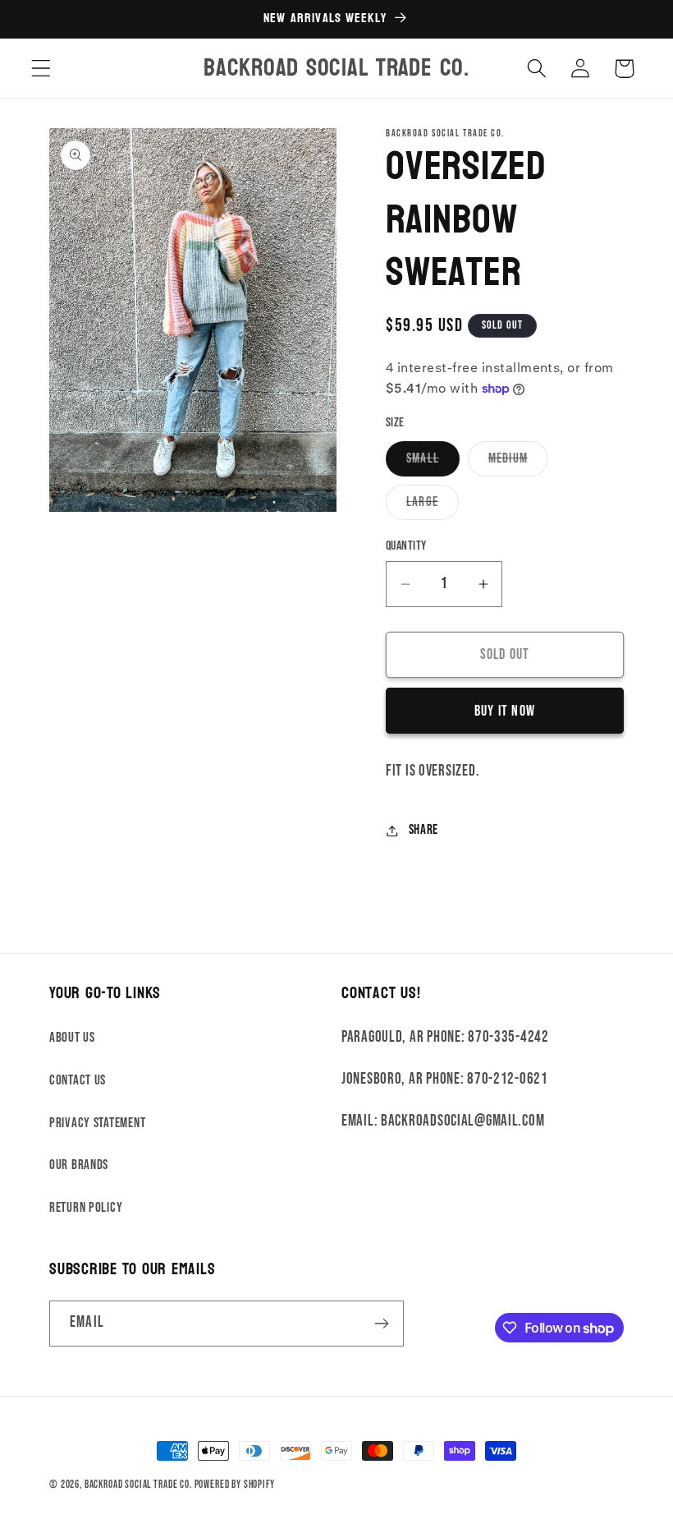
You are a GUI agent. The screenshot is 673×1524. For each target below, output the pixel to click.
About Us (72, 1037)
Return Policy (85, 1207)
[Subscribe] (381, 1324)
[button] (41, 68)
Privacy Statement (97, 1123)
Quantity (406, 546)
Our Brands (78, 1165)
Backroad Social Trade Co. (138, 1484)
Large (432, 506)
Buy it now (504, 711)
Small (433, 463)
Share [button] (423, 830)
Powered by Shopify (235, 1484)
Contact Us (77, 1080)
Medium (518, 463)
